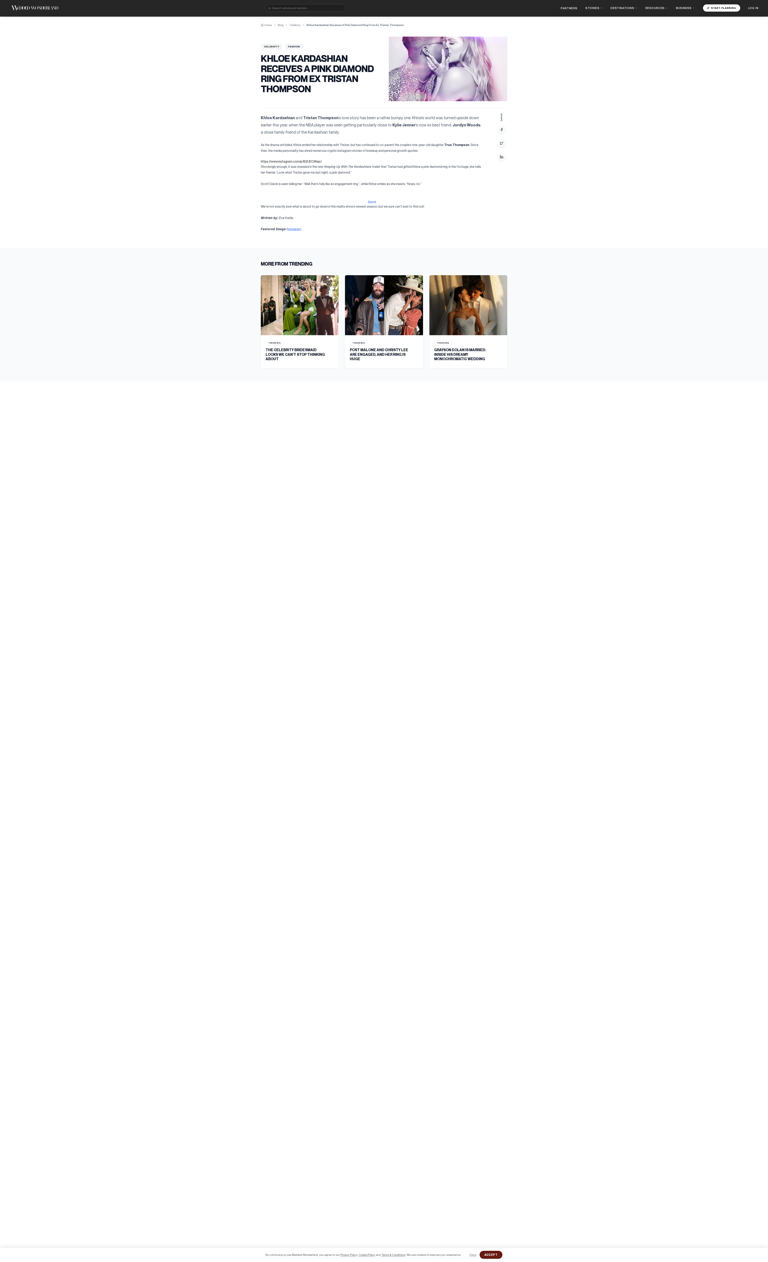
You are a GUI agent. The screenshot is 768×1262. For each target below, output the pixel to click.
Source (372, 201)
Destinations (622, 8)
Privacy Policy (348, 1254)
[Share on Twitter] (501, 143)
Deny (473, 1254)
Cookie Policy (366, 1254)
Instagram (294, 229)
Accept (491, 1254)
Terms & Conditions (393, 1254)
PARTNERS (569, 8)
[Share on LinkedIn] (501, 156)
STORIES (592, 8)
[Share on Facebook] (501, 129)
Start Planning (723, 7)
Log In (753, 8)
